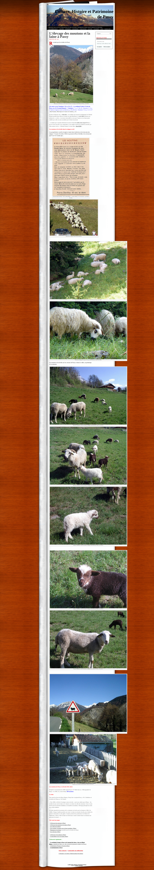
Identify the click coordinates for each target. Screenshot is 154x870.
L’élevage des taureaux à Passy (58, 823)
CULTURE (90, 28)
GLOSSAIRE (96, 28)
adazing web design (79, 865)
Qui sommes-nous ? (53, 28)
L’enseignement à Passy (56, 847)
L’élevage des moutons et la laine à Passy (60, 825)
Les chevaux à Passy (55, 831)
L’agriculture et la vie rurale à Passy (59, 836)
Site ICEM (78, 126)
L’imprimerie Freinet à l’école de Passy (60, 845)
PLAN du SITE (108, 28)
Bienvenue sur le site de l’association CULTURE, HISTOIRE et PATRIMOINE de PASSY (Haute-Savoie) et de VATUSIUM (75, 27)
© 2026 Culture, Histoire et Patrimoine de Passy (77, 864)
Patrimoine (68, 28)
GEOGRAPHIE (75, 28)
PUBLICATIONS (83, 28)
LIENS (102, 28)
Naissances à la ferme (55, 830)
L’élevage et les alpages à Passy (58, 834)
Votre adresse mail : (100, 41)
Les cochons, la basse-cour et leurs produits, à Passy (63, 828)
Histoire (62, 28)
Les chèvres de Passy (55, 826)
